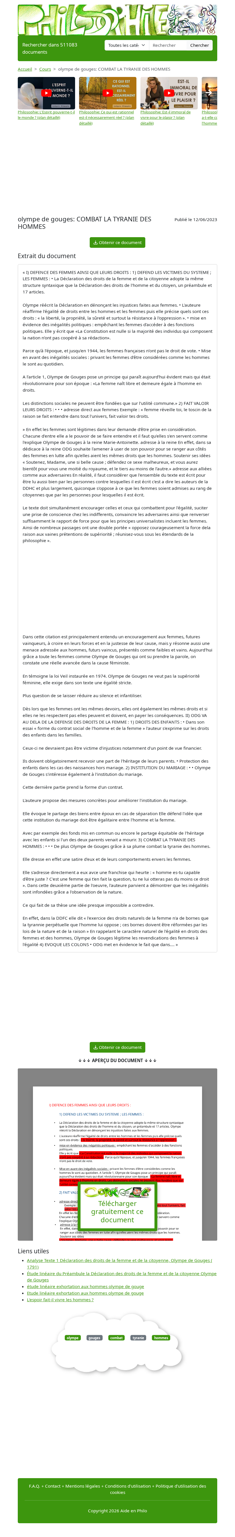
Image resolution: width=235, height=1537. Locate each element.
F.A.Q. (34, 1486)
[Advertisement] (117, 170)
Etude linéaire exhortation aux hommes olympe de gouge (85, 1293)
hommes (161, 1337)
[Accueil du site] (117, 17)
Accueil (25, 69)
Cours (45, 69)
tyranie (138, 1337)
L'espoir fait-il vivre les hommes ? (60, 1299)
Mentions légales (82, 1486)
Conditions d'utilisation (128, 1486)
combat (116, 1337)
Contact (52, 1486)
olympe (73, 1337)
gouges (94, 1337)
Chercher (199, 45)
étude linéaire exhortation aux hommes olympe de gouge (85, 1286)
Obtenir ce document (120, 242)
